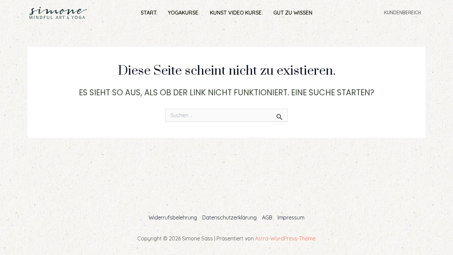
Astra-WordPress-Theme (285, 238)
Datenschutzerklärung (229, 217)
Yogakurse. (183, 12)
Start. (149, 12)
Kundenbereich (402, 13)
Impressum (291, 217)
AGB (267, 217)
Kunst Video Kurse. (236, 12)
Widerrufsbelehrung (173, 217)
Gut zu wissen (292, 12)
